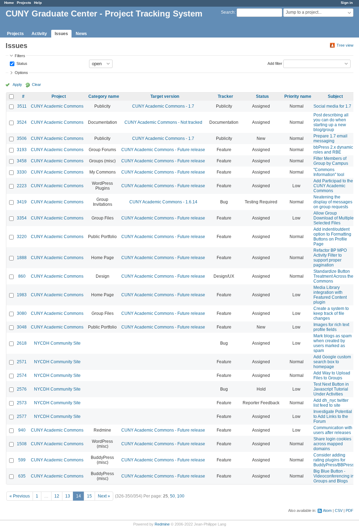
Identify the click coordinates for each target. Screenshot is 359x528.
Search (228, 12)
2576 (22, 389)
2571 (22, 361)
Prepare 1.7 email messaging (330, 138)
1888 (22, 257)
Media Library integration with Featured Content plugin (330, 295)
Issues (61, 33)
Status (21, 63)
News (81, 33)
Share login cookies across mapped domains (332, 443)
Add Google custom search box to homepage (332, 361)
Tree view (345, 45)
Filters (20, 56)
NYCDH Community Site (57, 343)
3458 (22, 160)
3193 (22, 149)
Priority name (297, 96)
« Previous (19, 496)
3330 (22, 172)
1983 (22, 294)
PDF (349, 510)
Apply (17, 84)
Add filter (274, 63)
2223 (22, 185)
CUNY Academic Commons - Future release (163, 149)
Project (59, 96)
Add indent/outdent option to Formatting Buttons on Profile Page (332, 236)
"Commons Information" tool (328, 172)
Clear (36, 84)
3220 (22, 236)
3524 (22, 122)
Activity (39, 33)
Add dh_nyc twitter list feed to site (330, 403)
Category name (103, 96)
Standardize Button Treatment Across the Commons (333, 276)
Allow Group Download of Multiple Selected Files (333, 218)
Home (9, 3)
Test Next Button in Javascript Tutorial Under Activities (331, 389)
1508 (22, 443)
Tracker (225, 96)
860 (22, 276)
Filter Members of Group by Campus (330, 161)
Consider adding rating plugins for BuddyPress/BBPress (333, 460)
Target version (164, 96)
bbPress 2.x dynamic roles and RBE (333, 150)
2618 (22, 343)
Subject (335, 96)
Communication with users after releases (332, 430)
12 (56, 496)
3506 (22, 138)
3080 (22, 313)
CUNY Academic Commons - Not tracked (163, 122)
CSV (339, 510)
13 (67, 496)
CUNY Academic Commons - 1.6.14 (163, 201)
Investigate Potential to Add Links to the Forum (332, 416)
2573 (22, 402)
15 (89, 496)
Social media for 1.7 (332, 106)
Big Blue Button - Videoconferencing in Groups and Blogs (333, 476)
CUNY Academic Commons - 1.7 (163, 106)
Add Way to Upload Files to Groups (331, 375)
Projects (24, 3)
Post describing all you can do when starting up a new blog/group (330, 122)
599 (22, 460)
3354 (22, 218)
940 (22, 430)
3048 (22, 327)
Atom (327, 510)
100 (180, 496)
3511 (22, 106)
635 (22, 476)
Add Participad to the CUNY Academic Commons (333, 185)
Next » (104, 496)
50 (172, 496)
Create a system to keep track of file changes (331, 313)
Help (38, 3)
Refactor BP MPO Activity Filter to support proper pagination (330, 258)
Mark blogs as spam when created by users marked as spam (332, 343)
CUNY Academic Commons (57, 106)
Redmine (162, 524)
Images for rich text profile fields (331, 327)
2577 (22, 416)
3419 (22, 201)
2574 (22, 375)
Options (21, 72)
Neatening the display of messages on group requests (332, 202)
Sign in (347, 3)
